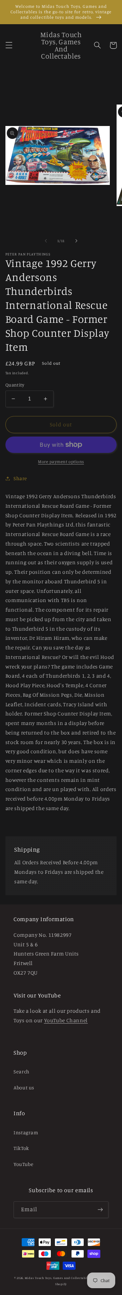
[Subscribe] (100, 1209)
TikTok (21, 1148)
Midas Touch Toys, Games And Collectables (57, 1278)
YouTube (23, 1164)
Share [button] (20, 478)
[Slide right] (76, 240)
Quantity (14, 385)
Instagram (26, 1132)
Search (21, 1071)
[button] (9, 45)
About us (24, 1087)
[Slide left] (45, 240)
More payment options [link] (61, 461)
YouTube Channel (66, 1020)
